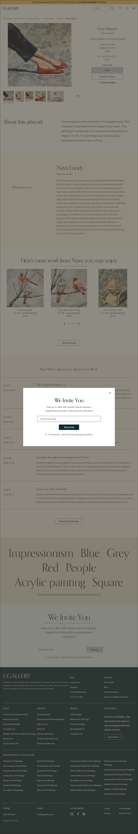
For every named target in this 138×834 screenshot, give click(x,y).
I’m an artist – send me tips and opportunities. (70, 434)
